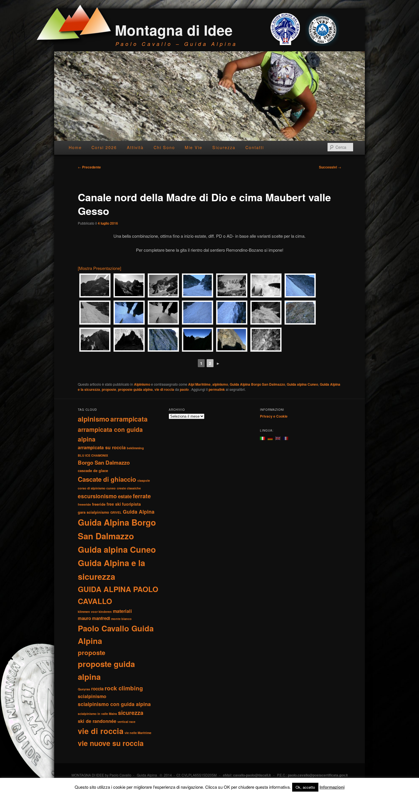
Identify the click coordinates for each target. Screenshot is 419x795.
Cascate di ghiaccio (107, 479)
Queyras (84, 689)
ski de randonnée (97, 721)
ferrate (142, 496)
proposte (109, 389)
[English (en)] (277, 437)
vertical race (126, 721)
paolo (185, 389)
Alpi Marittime (199, 384)
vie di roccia (164, 389)
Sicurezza (223, 147)
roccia (97, 689)
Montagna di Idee (174, 30)
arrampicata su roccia (102, 447)
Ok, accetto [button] (305, 787)
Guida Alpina (138, 511)
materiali (122, 611)
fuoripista (131, 504)
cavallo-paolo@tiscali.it (252, 775)
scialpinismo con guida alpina (114, 703)
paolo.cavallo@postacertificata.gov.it (318, 775)
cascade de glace (93, 470)
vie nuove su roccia (111, 743)
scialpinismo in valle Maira (97, 713)
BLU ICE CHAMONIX (93, 455)
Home (75, 147)
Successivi (330, 167)
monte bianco (121, 619)
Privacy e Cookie (274, 416)
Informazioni (332, 787)
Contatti (254, 147)
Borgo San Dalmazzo (104, 462)
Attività (135, 147)
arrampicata (129, 419)
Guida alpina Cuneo (302, 384)
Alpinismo (142, 384)
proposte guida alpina (135, 389)
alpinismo (220, 384)
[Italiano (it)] (262, 437)
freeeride (84, 504)
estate (125, 496)
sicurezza (130, 713)
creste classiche (129, 488)
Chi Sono (164, 147)
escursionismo (97, 496)
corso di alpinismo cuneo (97, 488)
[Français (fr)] (285, 437)
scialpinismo (92, 696)
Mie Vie (193, 147)
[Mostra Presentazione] (99, 268)
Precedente (89, 167)
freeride (98, 504)
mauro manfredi (94, 618)
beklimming (135, 448)
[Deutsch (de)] (270, 437)
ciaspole (143, 480)
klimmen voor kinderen (95, 611)
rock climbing (124, 688)
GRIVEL (116, 512)
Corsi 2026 (104, 147)
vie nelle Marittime (138, 733)
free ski (114, 504)
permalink (217, 389)
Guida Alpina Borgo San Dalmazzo (257, 384)
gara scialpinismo (93, 512)
